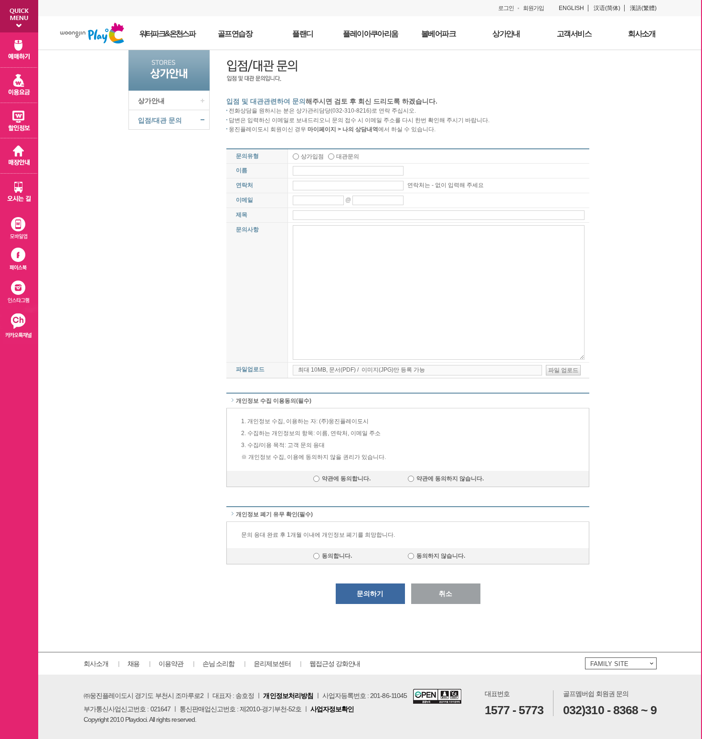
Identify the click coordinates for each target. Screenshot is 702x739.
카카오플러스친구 (19, 327)
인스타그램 (19, 294)
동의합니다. (343, 556)
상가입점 (312, 156)
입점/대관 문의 (160, 120)
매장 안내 (19, 156)
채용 (134, 663)
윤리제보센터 (272, 663)
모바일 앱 (19, 226)
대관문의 (347, 156)
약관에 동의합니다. (348, 478)
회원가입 (533, 8)
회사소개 (96, 663)
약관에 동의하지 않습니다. (450, 478)
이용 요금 (19, 85)
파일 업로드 (563, 370)
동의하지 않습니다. (440, 556)
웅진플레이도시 (92, 33)
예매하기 (19, 50)
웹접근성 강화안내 (334, 663)
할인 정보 (19, 120)
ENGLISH (571, 8)
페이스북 (19, 260)
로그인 (506, 8)
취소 (445, 593)
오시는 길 (19, 191)
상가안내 (151, 100)
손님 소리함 (218, 663)
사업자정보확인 (332, 709)
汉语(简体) (607, 8)
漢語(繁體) (643, 8)
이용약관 (171, 663)
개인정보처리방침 (288, 695)
